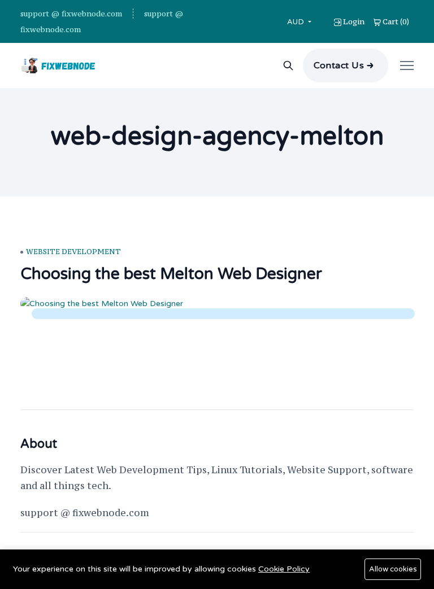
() (396, 21)
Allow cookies (393, 569)
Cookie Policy (284, 569)
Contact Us (339, 65)
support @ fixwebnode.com (71, 13)
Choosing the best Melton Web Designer (171, 273)
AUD (296, 22)
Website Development (73, 251)
